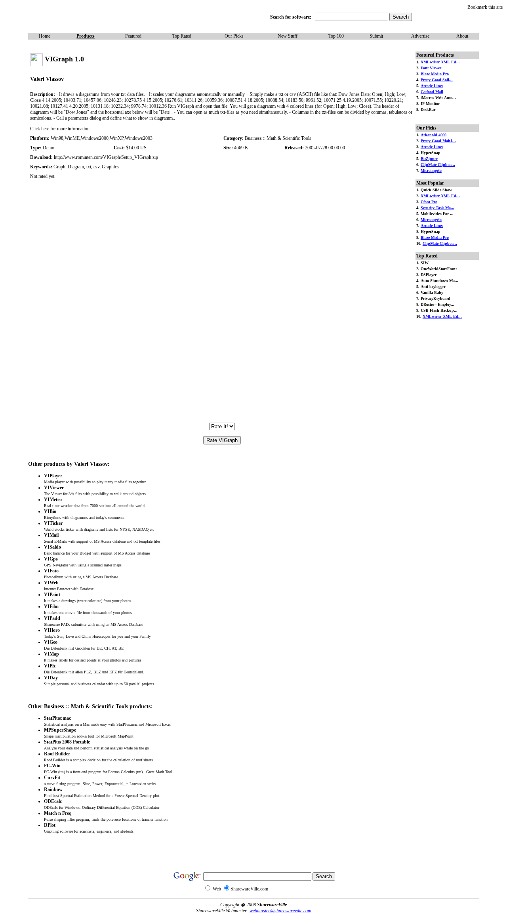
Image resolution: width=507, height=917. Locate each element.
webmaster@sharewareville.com (280, 910)
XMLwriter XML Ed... (440, 62)
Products (85, 36)
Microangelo (431, 170)
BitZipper (429, 158)
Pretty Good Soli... (437, 80)
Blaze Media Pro (435, 74)
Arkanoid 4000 (433, 135)
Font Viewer (431, 68)
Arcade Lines (432, 86)
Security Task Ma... (437, 208)
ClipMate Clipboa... (438, 164)
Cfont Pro (429, 202)
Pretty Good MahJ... (438, 141)
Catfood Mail (432, 92)
